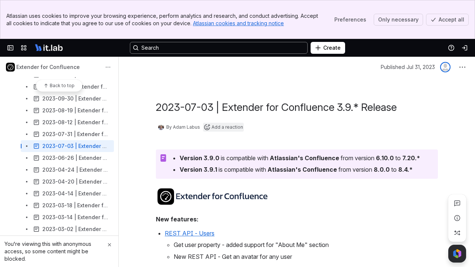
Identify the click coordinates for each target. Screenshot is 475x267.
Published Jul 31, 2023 (408, 67)
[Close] (109, 244)
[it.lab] (49, 48)
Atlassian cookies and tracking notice (238, 23)
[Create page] (457, 233)
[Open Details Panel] (457, 218)
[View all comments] (457, 203)
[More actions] (108, 67)
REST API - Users (189, 233)
